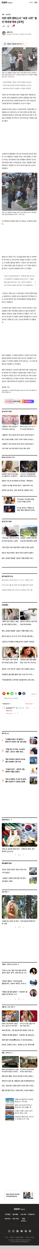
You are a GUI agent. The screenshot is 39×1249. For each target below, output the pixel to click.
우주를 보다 (31, 1214)
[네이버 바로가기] (25, 1231)
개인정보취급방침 (19, 1237)
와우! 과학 (15, 1219)
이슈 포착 (8, 14)
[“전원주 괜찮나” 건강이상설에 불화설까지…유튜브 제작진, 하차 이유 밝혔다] (33, 982)
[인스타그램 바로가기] (21, 1231)
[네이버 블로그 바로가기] (30, 1231)
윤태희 (8, 32)
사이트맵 (27, 1237)
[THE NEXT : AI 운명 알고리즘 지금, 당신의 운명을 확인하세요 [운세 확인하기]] (19, 401)
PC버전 (32, 1237)
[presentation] (15, 854)
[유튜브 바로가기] (17, 1231)
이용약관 (12, 1237)
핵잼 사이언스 (23, 1220)
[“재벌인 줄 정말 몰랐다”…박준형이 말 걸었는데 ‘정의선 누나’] (33, 993)
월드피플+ (15, 1214)
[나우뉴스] (7, 2)
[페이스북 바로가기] (9, 1231)
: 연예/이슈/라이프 (9, 964)
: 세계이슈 (6, 1053)
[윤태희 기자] (4, 33)
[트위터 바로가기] (13, 1231)
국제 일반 (7, 1214)
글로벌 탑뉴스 (6, 820)
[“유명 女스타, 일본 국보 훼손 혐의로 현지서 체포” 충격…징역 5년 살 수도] (33, 971)
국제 (3, 14)
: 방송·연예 (7, 1007)
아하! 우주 (8, 1219)
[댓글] (13, 26)
